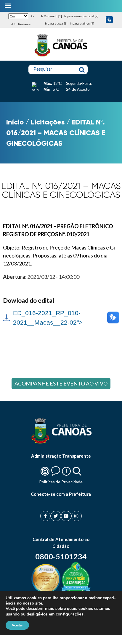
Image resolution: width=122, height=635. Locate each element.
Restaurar (24, 24)
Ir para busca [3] (56, 23)
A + (13, 24)
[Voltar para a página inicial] (61, 56)
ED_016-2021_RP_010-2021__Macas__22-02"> (42, 317)
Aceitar (17, 625)
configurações (70, 614)
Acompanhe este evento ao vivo (61, 383)
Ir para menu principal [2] (81, 16)
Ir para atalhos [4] (82, 23)
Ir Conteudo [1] (51, 16)
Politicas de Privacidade (61, 481)
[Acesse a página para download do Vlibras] (109, 20)
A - (32, 16)
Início (15, 122)
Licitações (48, 122)
